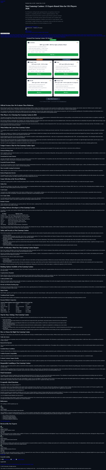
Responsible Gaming (29, 464)
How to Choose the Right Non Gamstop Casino (10, 36)
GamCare (12, 459)
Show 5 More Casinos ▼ (53, 98)
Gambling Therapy (20, 459)
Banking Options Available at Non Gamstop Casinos (76, 35)
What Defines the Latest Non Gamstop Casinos (54, 34)
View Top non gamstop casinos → (32, 26)
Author (1, 2)
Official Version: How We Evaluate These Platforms (10, 34)
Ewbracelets (2, 1)
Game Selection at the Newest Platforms (94, 34)
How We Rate (22, 464)
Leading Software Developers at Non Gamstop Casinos (11, 35)
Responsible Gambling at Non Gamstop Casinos (30, 36)
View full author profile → (5, 421)
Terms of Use (9, 464)
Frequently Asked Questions (54, 36)
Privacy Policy (3, 464)
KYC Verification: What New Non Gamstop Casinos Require (53, 35)
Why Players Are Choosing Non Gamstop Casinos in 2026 (33, 34)
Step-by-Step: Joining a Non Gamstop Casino (96, 35)
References (63, 36)
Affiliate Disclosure (15, 464)
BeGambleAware (6, 459)
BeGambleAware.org (63, 101)
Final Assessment (44, 36)
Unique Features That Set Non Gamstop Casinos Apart (75, 34)
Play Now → (53, 54)
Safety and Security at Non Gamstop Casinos (32, 35)
